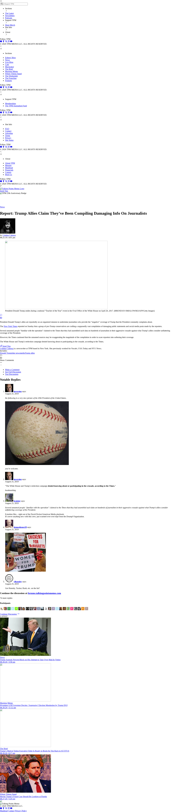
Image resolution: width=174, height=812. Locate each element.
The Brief (9, 69)
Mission (8, 165)
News (7, 60)
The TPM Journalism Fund (16, 106)
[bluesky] (1, 42)
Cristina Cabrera (9, 235)
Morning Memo (11, 71)
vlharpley (18, 582)
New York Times (10, 326)
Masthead (9, 168)
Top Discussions (11, 374)
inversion (18, 391)
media (22, 353)
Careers (8, 172)
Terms (7, 136)
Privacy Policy (21, 811)
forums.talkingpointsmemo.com (44, 593)
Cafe (7, 64)
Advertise (9, 133)
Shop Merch (10, 25)
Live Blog (9, 62)
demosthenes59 (20, 527)
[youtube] (11, 42)
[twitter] (6, 808)
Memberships (10, 103)
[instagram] (9, 42)
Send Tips (4, 191)
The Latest (9, 13)
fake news (16, 353)
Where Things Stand (13, 74)
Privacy (8, 138)
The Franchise (11, 78)
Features (8, 80)
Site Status (9, 140)
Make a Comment (12, 370)
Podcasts (8, 18)
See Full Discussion (13, 372)
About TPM (10, 163)
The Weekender (11, 76)
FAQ (7, 129)
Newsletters (10, 16)
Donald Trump (6, 353)
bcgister (17, 501)
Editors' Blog (10, 58)
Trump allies (30, 353)
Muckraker (9, 67)
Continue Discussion (8, 614)
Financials (9, 170)
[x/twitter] (6, 42)
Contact (8, 131)
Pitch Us (8, 175)
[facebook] (4, 42)
